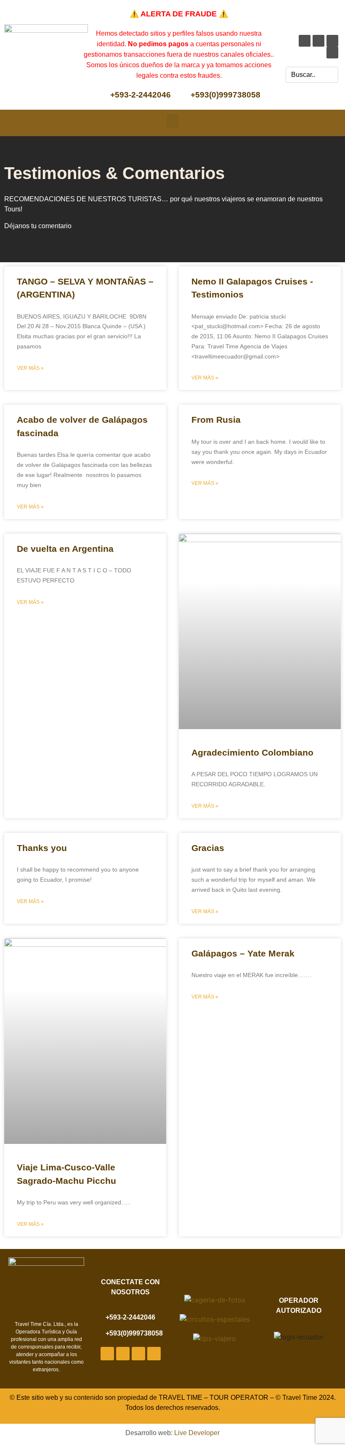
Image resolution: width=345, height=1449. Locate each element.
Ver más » (30, 368)
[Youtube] (318, 41)
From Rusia (216, 419)
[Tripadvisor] (332, 52)
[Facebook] (304, 41)
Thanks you (42, 848)
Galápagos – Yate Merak (243, 953)
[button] (172, 121)
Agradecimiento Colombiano (252, 752)
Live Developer (197, 1432)
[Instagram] (332, 41)
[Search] (330, 74)
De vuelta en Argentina (65, 548)
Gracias (207, 848)
